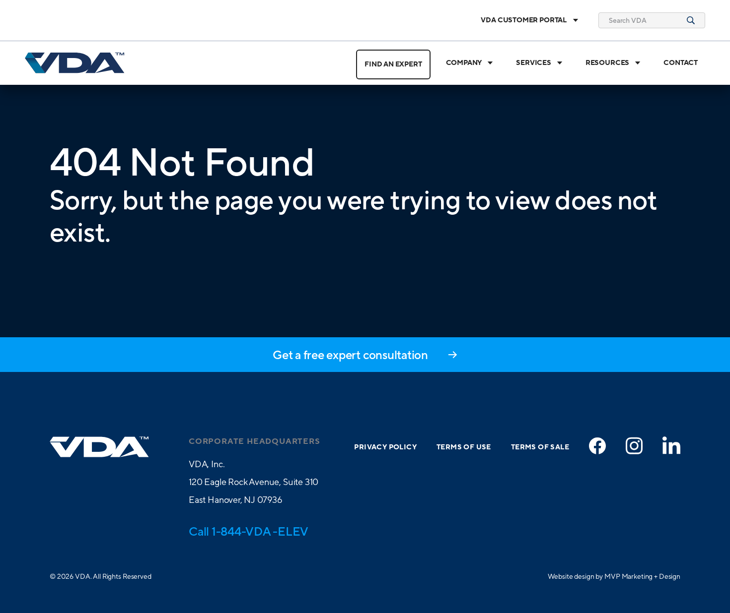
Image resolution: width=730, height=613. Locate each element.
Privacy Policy (385, 447)
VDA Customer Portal (524, 20)
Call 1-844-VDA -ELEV (248, 531)
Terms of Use (464, 447)
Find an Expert (393, 64)
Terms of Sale (540, 447)
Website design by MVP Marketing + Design (614, 576)
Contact (680, 63)
